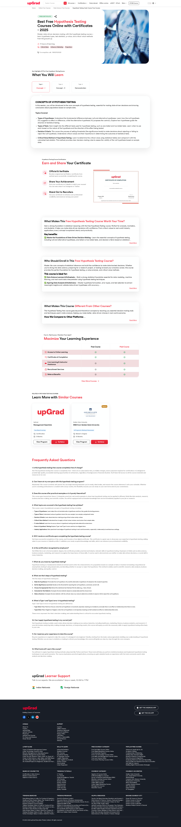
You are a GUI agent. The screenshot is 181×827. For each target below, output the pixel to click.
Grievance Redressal (63, 730)
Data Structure (61, 784)
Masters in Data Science (30, 776)
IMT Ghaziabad (130, 786)
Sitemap (59, 740)
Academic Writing (131, 751)
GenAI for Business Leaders (65, 798)
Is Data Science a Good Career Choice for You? (105, 802)
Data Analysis (61, 763)
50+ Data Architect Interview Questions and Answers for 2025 (109, 807)
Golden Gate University (133, 774)
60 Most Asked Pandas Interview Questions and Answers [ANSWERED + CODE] (114, 808)
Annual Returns (61, 739)
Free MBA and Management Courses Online (104, 756)
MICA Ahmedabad (131, 782)
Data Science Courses (97, 781)
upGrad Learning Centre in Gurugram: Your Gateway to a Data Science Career (114, 805)
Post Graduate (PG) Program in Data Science (70, 808)
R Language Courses (63, 756)
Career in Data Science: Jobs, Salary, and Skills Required (39, 758)
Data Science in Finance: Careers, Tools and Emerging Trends (109, 800)
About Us (25, 727)
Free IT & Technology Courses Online (102, 755)
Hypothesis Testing (62, 755)
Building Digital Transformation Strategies (138, 765)
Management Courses (97, 786)
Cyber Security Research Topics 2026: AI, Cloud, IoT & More (40, 756)
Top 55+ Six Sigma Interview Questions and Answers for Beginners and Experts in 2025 (116, 798)
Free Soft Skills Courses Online (100, 749)
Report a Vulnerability (63, 737)
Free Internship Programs (98, 753)
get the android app (147, 708)
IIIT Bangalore (130, 789)
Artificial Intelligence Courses (100, 776)
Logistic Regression (62, 758)
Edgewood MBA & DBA (64, 803)
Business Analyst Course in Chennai (136, 805)
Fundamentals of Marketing (134, 753)
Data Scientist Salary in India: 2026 (33, 802)
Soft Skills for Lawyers (132, 763)
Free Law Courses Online (98, 758)
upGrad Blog (26, 730)
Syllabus (61, 442)
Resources (26, 734)
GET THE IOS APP (148, 713)
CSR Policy (60, 735)
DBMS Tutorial (61, 786)
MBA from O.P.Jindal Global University (68, 807)
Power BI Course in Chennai (134, 798)
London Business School (133, 784)
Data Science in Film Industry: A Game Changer (105, 814)
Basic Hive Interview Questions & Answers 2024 (105, 812)
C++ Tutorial (60, 776)
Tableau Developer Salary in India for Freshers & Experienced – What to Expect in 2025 (48, 805)
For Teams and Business (30, 737)
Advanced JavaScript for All (134, 749)
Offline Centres (61, 728)
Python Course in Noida (133, 802)
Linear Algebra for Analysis (65, 760)
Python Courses (61, 761)
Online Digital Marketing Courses (101, 784)
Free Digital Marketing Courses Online (102, 751)
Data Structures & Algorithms (134, 758)
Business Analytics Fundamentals (135, 756)
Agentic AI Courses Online (99, 774)
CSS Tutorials (61, 779)
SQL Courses (61, 753)
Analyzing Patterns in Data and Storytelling (138, 760)
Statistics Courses (62, 751)
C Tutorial (60, 774)
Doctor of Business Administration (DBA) (103, 777)
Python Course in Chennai (133, 800)
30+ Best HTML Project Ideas (100, 803)
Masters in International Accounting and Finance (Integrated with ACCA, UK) (80, 805)
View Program (41, 442)
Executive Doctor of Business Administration (70, 800)
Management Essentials (42, 425)
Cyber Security (61, 787)
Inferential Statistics (63, 749)
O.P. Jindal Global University (134, 776)
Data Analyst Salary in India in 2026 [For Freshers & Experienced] (42, 810)
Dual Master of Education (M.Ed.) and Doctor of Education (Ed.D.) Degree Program (81, 810)
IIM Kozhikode (130, 777)
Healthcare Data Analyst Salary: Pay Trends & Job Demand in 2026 (43, 800)
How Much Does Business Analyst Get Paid (35, 808)
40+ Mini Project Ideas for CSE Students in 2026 (37, 760)
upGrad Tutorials (27, 732)
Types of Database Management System (35, 749)
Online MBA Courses (97, 782)
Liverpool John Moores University (136, 779)
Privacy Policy (61, 734)
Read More (133, 243)
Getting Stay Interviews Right (134, 755)
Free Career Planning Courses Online (102, 760)
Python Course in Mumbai (133, 803)
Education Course (96, 787)
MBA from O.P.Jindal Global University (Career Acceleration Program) (77, 802)
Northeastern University (133, 781)
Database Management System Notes (34, 755)
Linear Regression (62, 765)
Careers (25, 728)
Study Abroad (27, 739)
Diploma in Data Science (30, 777)
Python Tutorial (61, 782)
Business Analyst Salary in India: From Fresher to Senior (39, 807)
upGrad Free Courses (29, 735)
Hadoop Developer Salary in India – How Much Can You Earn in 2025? (43, 812)
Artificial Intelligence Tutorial (65, 777)
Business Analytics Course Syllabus (33, 803)
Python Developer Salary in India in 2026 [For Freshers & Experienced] (43, 814)
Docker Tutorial (61, 781)
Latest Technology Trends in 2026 (33, 751)
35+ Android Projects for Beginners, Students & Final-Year (39, 761)
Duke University (130, 787)
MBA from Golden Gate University (86, 425)
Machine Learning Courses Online (101, 779)
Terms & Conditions (62, 732)
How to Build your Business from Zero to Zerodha (140, 761)
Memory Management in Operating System (35, 753)
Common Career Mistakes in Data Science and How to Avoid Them (111, 810)
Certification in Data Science (31, 774)
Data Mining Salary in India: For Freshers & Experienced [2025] (41, 798)
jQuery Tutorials (61, 789)
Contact (59, 727)
